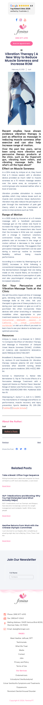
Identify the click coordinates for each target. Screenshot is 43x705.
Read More (6, 486)
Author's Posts (11, 431)
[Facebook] (16, 20)
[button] (17, 449)
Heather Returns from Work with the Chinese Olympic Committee (20, 526)
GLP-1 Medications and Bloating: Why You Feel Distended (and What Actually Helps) (21, 498)
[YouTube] (25, 20)
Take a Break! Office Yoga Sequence (20, 475)
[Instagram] (20, 20)
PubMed (6, 408)
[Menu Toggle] (21, 50)
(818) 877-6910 (21, 38)
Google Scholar (19, 408)
